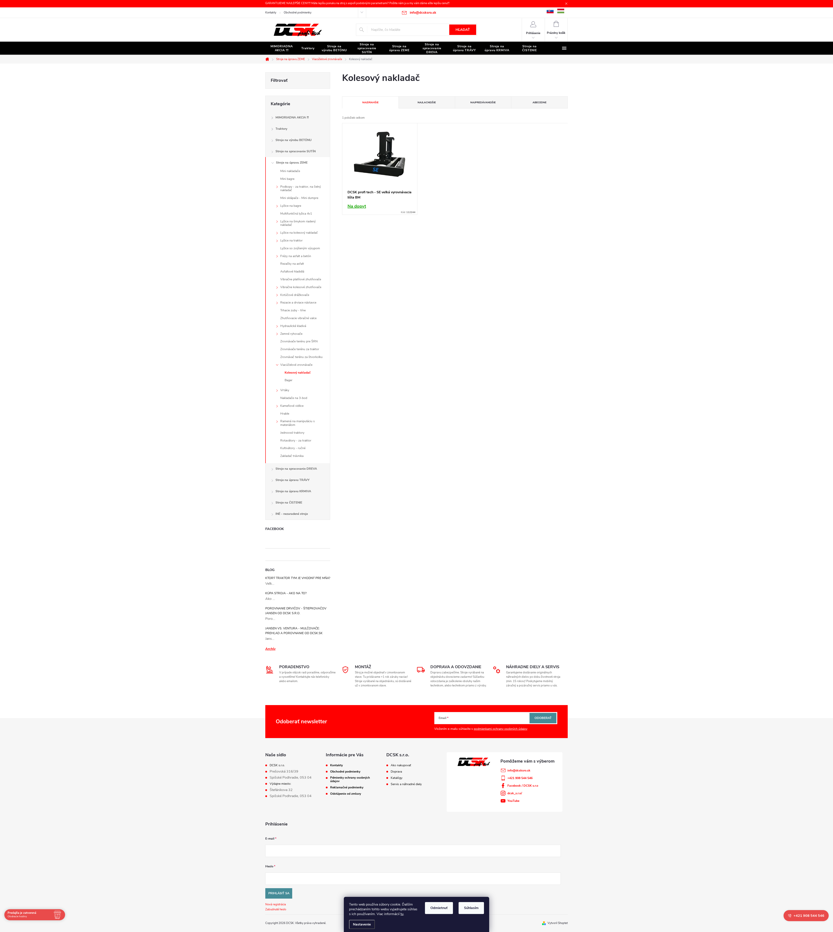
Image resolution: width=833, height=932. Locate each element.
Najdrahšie (370, 102)
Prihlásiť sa (278, 893)
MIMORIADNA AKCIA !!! (292, 117)
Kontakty (270, 13)
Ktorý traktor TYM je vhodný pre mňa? (297, 578)
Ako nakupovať (401, 765)
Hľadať (463, 29)
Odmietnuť (439, 908)
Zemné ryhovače (291, 334)
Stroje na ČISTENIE (288, 502)
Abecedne (539, 102)
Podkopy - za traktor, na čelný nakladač (300, 188)
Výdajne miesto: (280, 784)
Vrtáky (284, 390)
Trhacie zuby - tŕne (293, 310)
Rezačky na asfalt (292, 264)
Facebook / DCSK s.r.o (522, 786)
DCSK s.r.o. (277, 765)
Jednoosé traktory (292, 433)
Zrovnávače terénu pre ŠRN (299, 341)
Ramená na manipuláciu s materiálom (297, 423)
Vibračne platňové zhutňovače (300, 279)
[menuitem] (281, 48)
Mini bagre (287, 179)
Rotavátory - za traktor (295, 440)
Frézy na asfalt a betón (295, 256)
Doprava (396, 771)
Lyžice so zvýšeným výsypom (300, 248)
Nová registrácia (275, 904)
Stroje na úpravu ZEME (292, 163)
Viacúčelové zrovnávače (296, 365)
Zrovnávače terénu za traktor (299, 349)
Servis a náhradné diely (406, 784)
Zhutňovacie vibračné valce (298, 318)
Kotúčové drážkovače (294, 295)
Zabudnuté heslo (275, 909)
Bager (288, 380)
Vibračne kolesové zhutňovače (300, 287)
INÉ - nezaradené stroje (291, 514)
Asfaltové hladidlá (292, 271)
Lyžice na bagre (290, 206)
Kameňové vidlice (291, 406)
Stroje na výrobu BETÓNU (293, 140)
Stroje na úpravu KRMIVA (293, 491)
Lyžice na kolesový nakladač (299, 233)
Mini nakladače (290, 171)
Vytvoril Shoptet (558, 923)
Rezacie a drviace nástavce (298, 302)
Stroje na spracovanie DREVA (296, 469)
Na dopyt (357, 206)
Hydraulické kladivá (293, 326)
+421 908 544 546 (520, 778)
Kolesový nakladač (298, 373)
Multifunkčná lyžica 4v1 (296, 214)
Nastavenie (362, 924)
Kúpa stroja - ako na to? (286, 593)
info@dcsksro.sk (518, 770)
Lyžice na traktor (291, 240)
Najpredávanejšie (483, 102)
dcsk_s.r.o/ (514, 793)
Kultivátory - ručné (292, 448)
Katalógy (396, 778)
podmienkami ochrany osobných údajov (500, 729)
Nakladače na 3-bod (293, 398)
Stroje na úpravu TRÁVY (292, 480)
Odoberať (543, 718)
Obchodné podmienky (298, 13)
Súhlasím (471, 908)
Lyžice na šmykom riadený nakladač (298, 223)
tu (401, 914)
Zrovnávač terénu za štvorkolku (301, 357)
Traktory (281, 129)
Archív (270, 649)
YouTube (513, 801)
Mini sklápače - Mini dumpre (299, 198)
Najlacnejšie (427, 102)
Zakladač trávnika (291, 456)
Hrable (284, 414)
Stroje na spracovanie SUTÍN (295, 151)
